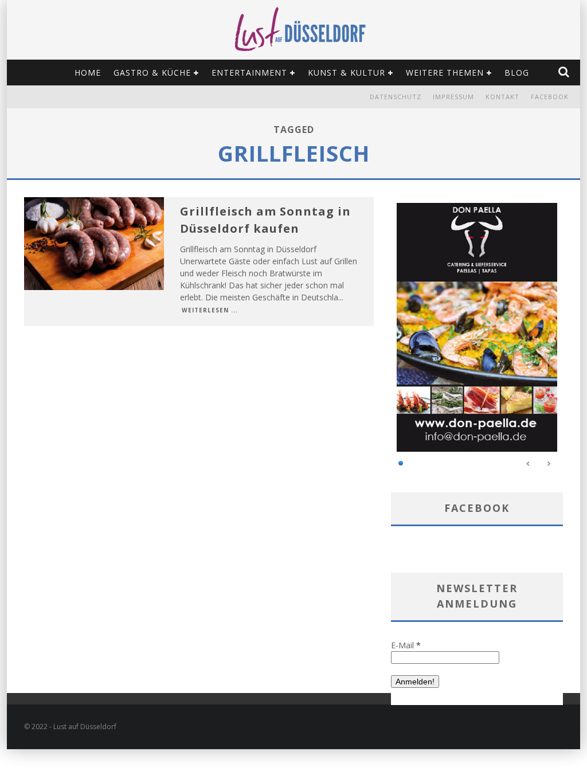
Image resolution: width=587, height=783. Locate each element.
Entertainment (249, 72)
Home (88, 72)
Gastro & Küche (152, 72)
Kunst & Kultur (346, 72)
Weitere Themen (445, 72)
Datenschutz (395, 96)
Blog (516, 72)
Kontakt (502, 96)
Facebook (550, 96)
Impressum (453, 96)
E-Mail (406, 645)
